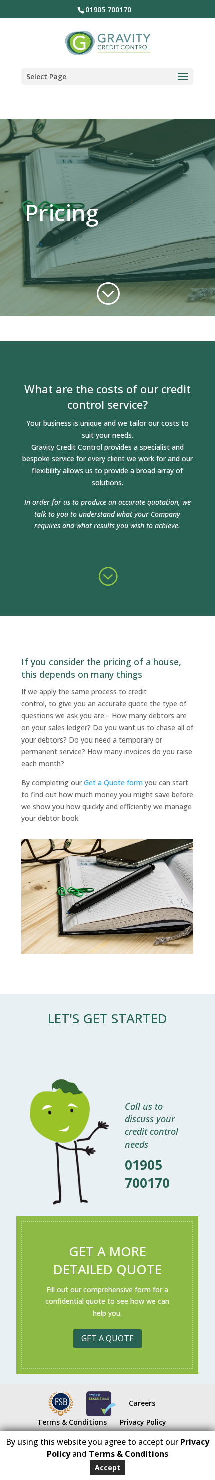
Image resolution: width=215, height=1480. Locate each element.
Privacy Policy (143, 1422)
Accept (107, 1467)
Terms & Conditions (72, 1422)
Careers (142, 1403)
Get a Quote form (113, 782)
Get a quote (108, 1338)
